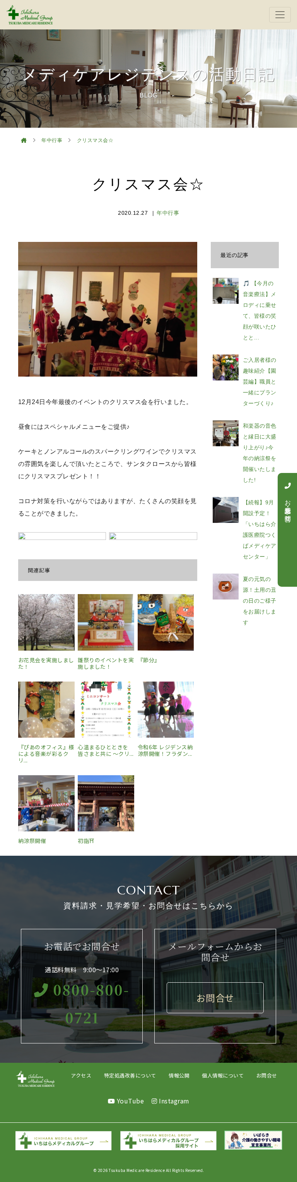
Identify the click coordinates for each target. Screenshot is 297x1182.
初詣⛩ (86, 841)
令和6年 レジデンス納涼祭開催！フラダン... (165, 750)
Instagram (173, 1100)
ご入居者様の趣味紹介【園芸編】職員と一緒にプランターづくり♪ (260, 381)
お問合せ (266, 1075)
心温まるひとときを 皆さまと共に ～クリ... (106, 750)
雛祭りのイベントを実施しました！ (106, 663)
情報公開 (179, 1075)
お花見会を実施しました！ (46, 663)
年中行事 (168, 213)
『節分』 (149, 660)
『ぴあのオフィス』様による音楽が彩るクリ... (46, 753)
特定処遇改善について (130, 1075)
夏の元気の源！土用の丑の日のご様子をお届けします (260, 600)
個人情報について (223, 1075)
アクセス (81, 1075)
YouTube (129, 1100)
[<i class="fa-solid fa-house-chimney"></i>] (24, 140)
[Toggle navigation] (280, 14)
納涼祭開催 (32, 841)
